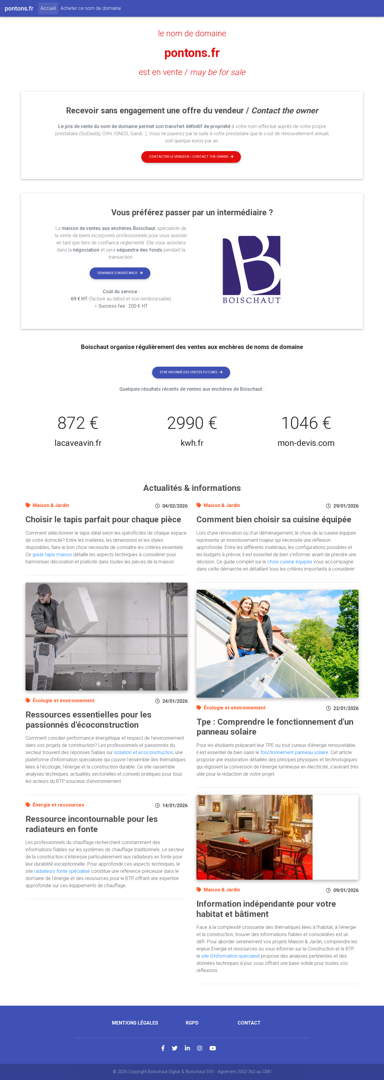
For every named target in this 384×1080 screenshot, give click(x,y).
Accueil (49, 8)
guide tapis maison (52, 554)
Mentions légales (135, 1023)
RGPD (192, 1023)
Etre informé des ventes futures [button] (188, 372)
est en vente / (192, 72)
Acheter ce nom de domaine (91, 8)
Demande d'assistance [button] (117, 273)
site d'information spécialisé (230, 956)
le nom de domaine (192, 33)
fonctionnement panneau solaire (294, 752)
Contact (249, 1023)
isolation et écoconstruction (143, 752)
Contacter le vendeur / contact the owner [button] (188, 157)
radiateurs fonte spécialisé (62, 871)
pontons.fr (192, 53)
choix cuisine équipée (289, 562)
